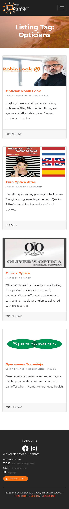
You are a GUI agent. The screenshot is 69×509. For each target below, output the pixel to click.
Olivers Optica (18, 273)
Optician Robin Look (23, 91)
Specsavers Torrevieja (24, 364)
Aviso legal (20, 495)
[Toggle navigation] (61, 8)
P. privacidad (47, 495)
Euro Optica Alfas (21, 182)
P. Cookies (33, 495)
